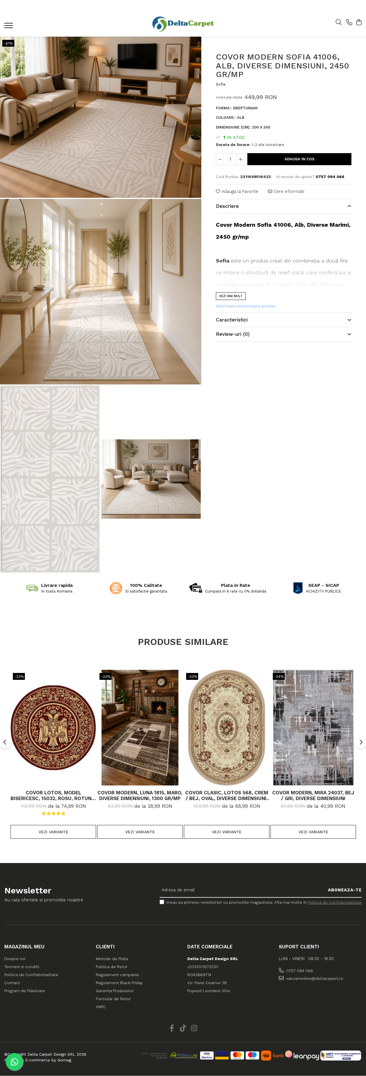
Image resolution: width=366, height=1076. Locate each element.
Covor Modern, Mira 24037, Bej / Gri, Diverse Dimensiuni (313, 795)
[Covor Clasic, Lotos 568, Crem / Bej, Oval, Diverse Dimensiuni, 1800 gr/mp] (226, 727)
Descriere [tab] (227, 206)
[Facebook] (172, 1028)
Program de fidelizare (24, 990)
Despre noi (14, 958)
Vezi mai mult (230, 296)
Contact (12, 982)
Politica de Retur (112, 966)
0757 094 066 (299, 970)
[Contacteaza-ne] (349, 22)
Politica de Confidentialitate (335, 902)
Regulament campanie (117, 974)
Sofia (220, 84)
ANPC (101, 1006)
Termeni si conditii (21, 966)
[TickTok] (183, 1028)
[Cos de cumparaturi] (359, 22)
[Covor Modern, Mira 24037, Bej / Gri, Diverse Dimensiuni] (313, 727)
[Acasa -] (183, 24)
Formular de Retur (113, 998)
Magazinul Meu (24, 946)
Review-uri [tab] (233, 334)
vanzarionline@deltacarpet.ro (314, 978)
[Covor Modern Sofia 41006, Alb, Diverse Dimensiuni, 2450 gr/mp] (100, 117)
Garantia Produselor (115, 990)
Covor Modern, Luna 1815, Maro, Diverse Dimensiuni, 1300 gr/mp (140, 795)
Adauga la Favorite (239, 191)
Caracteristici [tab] (232, 320)
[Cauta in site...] (339, 22)
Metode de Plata (112, 958)
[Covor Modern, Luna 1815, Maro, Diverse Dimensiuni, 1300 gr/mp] (140, 727)
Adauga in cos (300, 159)
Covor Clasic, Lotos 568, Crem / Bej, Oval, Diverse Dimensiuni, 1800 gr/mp (226, 795)
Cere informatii (288, 191)
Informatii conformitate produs (245, 306)
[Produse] (9, 27)
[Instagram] (194, 1028)
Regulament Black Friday (119, 982)
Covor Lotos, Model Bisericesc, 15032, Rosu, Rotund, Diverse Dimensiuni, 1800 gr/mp (53, 795)
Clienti (105, 946)
